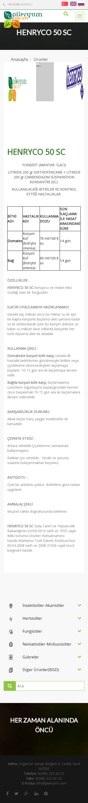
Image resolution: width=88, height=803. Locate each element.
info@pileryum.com (51, 783)
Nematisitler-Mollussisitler (46, 644)
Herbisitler (32, 618)
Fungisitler (32, 631)
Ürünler (41, 59)
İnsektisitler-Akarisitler (43, 605)
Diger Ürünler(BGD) (40, 669)
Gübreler (30, 657)
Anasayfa (19, 59)
